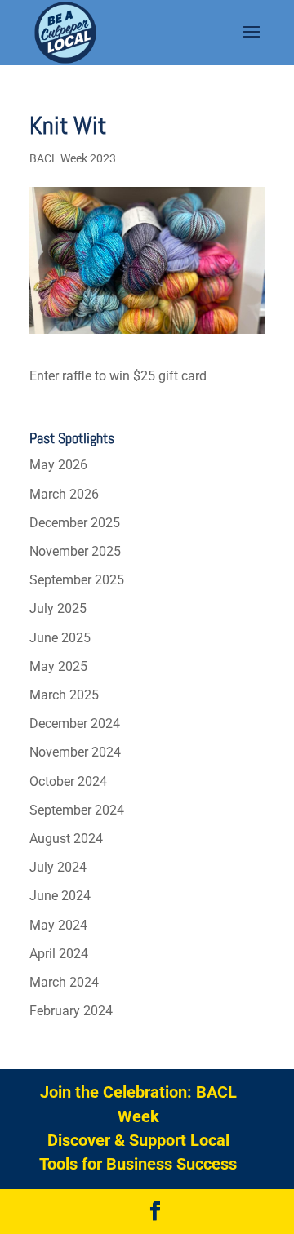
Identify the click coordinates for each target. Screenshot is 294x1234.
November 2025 (75, 551)
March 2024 (64, 982)
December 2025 (74, 522)
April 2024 (58, 953)
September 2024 (76, 810)
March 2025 (64, 695)
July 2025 (58, 608)
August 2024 (66, 838)
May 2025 (58, 666)
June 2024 (60, 895)
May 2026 (58, 465)
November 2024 (75, 752)
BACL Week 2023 (72, 158)
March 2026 (64, 494)
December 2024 (74, 723)
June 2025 (60, 638)
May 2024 (58, 925)
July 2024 (58, 867)
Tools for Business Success (138, 1164)
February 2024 (71, 1011)
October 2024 (68, 781)
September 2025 (76, 580)
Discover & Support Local (138, 1140)
